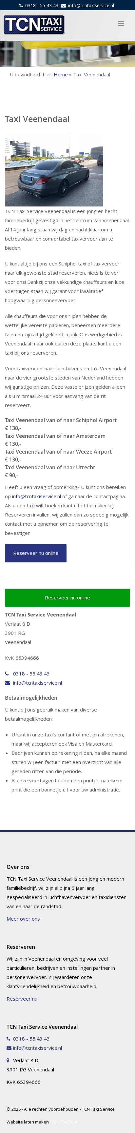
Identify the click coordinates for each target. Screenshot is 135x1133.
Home (61, 74)
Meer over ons (23, 918)
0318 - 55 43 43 (41, 5)
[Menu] (121, 23)
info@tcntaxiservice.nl (91, 5)
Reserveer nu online (35, 553)
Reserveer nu (22, 998)
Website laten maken (28, 1122)
